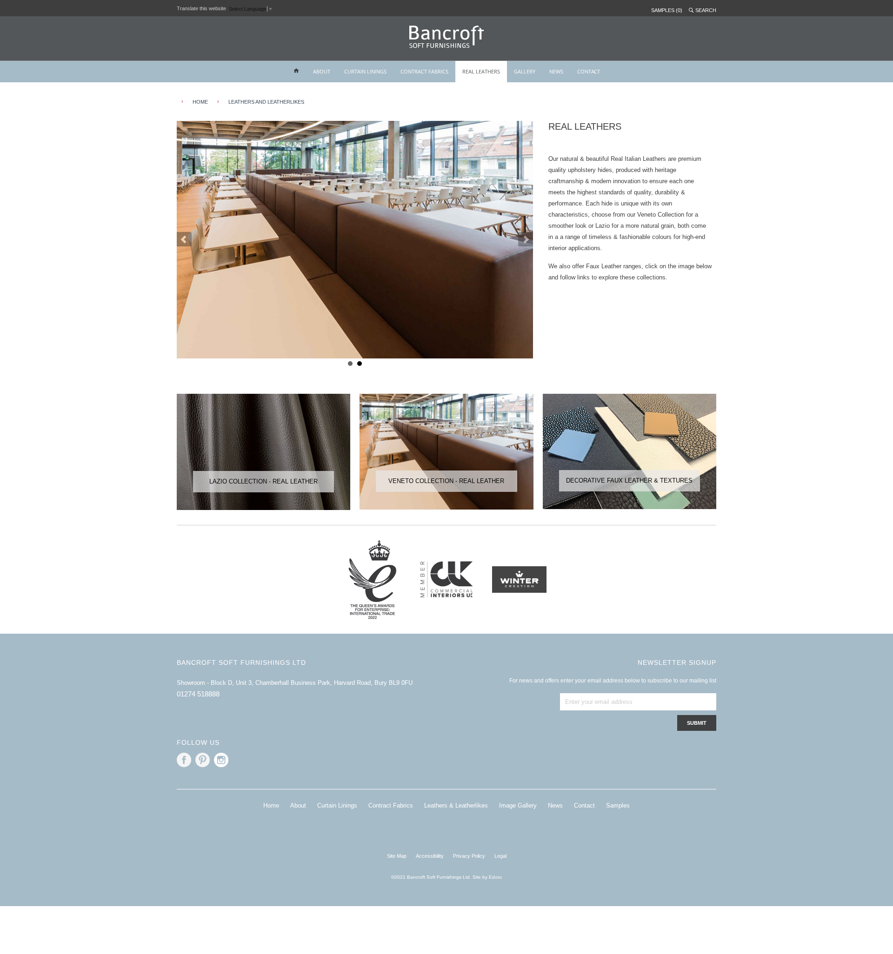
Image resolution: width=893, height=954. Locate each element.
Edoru (495, 877)
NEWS (556, 71)
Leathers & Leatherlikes (456, 805)
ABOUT (321, 71)
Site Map (397, 856)
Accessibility (430, 856)
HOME (200, 102)
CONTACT (588, 71)
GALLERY (524, 71)
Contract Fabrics (390, 805)
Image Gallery (518, 805)
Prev (184, 239)
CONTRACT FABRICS (424, 71)
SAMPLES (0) (666, 10)
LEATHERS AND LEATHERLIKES (266, 102)
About (298, 805)
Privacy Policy (469, 856)
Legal (500, 856)
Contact (584, 805)
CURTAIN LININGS (365, 71)
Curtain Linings (337, 805)
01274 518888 (198, 694)
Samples (618, 805)
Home (271, 805)
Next (525, 239)
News (555, 805)
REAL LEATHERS (481, 71)
